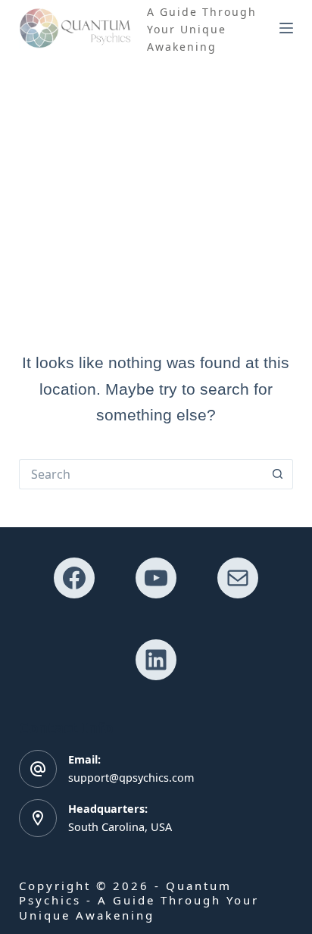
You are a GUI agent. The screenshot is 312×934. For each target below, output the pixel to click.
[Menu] (286, 28)
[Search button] (278, 474)
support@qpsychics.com (131, 777)
